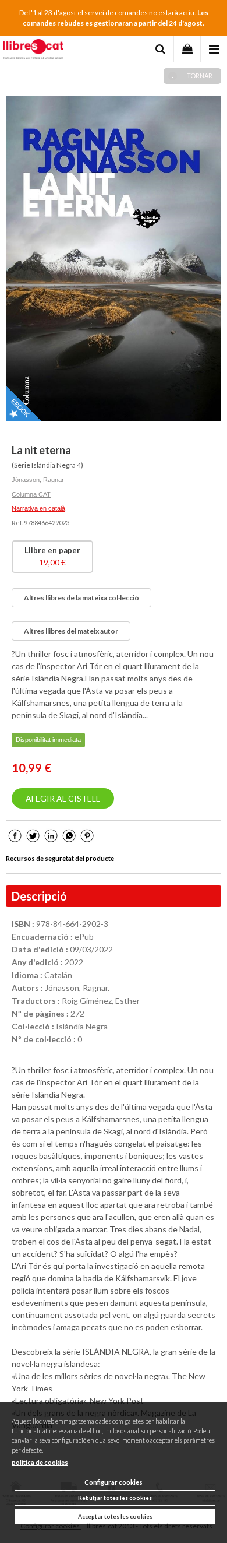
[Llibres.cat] (33, 50)
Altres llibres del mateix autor (71, 631)
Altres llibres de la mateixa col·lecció (81, 597)
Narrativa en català (38, 508)
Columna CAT (31, 494)
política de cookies (40, 1462)
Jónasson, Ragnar (38, 479)
